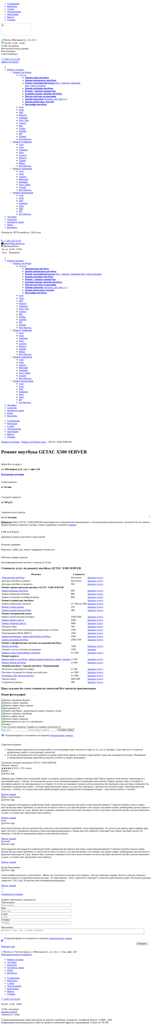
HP (20, 134)
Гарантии (12, 219)
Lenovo (22, 123)
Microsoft (23, 179)
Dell (21, 112)
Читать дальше (8, 794)
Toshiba (22, 131)
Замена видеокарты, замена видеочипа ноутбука (26, 636)
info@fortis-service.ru (14, 243)
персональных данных (61, 735)
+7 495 (12, 240)
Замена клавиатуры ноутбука (16, 610)
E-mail (4, 914)
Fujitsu (22, 128)
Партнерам (12, 14)
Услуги (22, 75)
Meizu (22, 163)
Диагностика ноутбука (13, 577)
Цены (10, 224)
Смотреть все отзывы (12, 894)
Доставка (11, 216)
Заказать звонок (9, 1012)
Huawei (22, 115)
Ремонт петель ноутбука (14, 662)
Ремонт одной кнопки (13, 607)
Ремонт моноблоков (23, 192)
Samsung (23, 117)
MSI (21, 208)
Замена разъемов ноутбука (15, 639)
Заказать (91, 649)
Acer (21, 107)
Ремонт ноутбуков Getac (34, 442)
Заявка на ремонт (10, 62)
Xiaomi (22, 136)
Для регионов (14, 11)
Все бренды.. (25, 139)
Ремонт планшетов (22, 168)
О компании (13, 3)
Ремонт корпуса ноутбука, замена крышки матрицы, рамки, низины (36, 659)
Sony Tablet (24, 184)
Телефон (5, 919)
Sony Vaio (24, 120)
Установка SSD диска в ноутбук (18, 675)
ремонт (73, 525)
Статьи (10, 9)
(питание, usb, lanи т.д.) (46, 99)
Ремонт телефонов (22, 142)
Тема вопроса (8, 902)
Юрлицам (12, 6)
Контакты (12, 227)
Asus (21, 109)
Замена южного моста (13, 620)
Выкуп (10, 17)
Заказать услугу (95, 577)
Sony (21, 152)
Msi (21, 126)
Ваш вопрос (7, 927)
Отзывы (11, 19)
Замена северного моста (14, 623)
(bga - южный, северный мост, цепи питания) (63, 274)
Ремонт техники (15, 69)
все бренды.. (25, 214)
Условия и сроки (15, 222)
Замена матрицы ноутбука (15, 590)
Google (22, 187)
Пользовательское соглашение (16, 954)
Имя (3, 908)
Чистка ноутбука (10, 646)
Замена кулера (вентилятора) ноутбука (21, 652)
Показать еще (8, 946)
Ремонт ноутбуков (22, 72)
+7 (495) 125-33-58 (10, 59)
